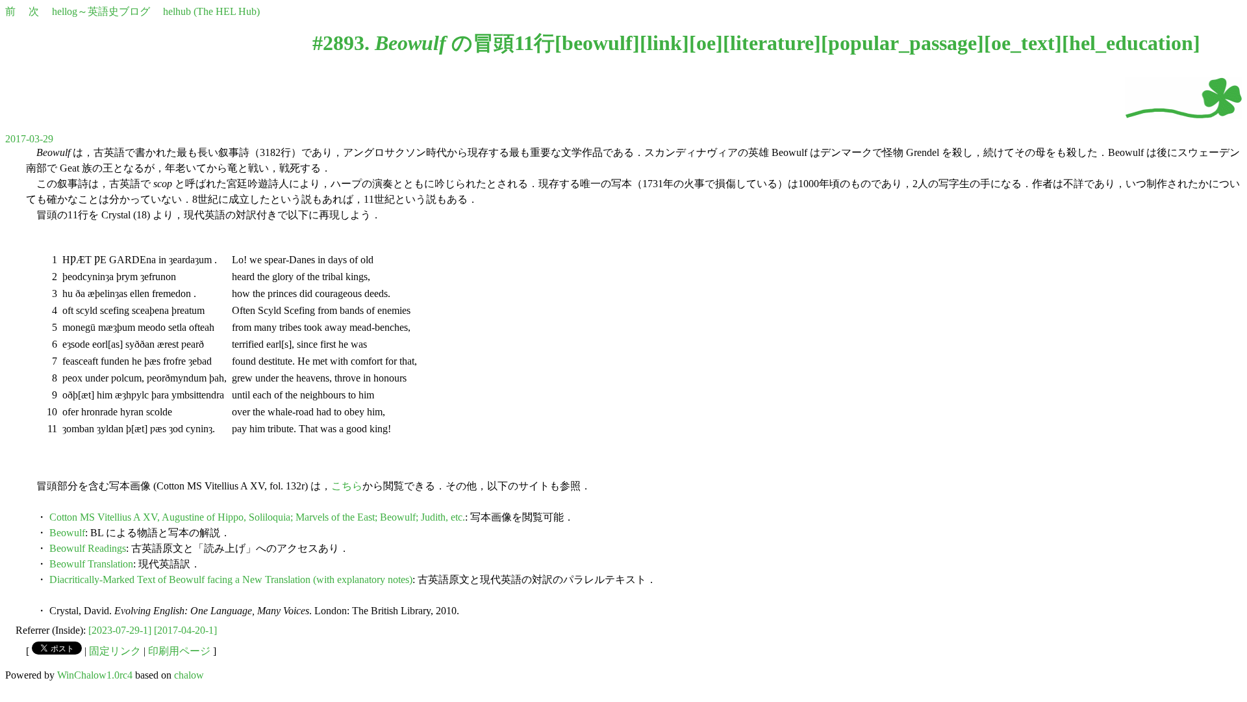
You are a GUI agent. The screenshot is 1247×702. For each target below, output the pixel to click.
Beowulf (67, 532)
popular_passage (902, 43)
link (664, 43)
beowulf (597, 43)
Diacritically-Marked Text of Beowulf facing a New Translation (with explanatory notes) (230, 579)
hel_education (1131, 43)
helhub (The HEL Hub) (211, 11)
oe (706, 43)
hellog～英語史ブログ (101, 11)
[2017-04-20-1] (185, 630)
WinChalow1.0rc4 (94, 675)
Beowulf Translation (91, 563)
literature (772, 43)
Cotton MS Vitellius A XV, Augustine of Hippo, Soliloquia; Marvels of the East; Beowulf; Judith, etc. (257, 517)
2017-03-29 (29, 138)
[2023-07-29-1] (119, 630)
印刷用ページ (179, 650)
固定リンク (115, 650)
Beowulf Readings (87, 548)
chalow (189, 675)
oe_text (1023, 43)
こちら (346, 485)
